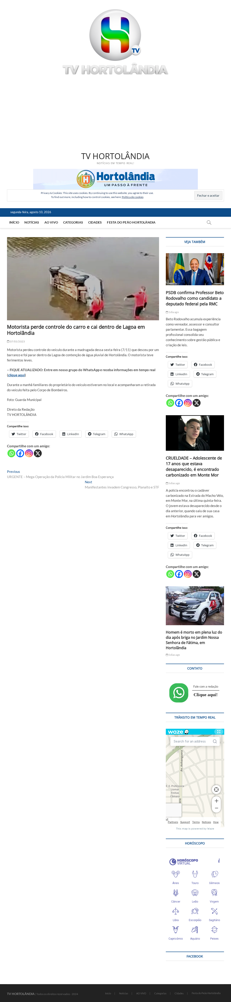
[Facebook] (20, 453)
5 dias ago (174, 483)
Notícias (31, 222)
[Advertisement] (115, 114)
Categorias (73, 222)
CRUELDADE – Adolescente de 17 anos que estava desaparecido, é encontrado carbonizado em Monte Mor (194, 466)
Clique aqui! (206, 694)
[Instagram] (29, 453)
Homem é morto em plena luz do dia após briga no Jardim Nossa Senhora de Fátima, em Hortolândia (194, 640)
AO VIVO (51, 222)
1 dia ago (173, 312)
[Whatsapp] (11, 453)
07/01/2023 (17, 341)
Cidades (95, 222)
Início (14, 222)
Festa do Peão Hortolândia (131, 222)
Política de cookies (132, 197)
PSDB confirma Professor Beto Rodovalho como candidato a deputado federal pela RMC (195, 298)
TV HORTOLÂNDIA (115, 156)
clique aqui (16, 375)
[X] (38, 453)
